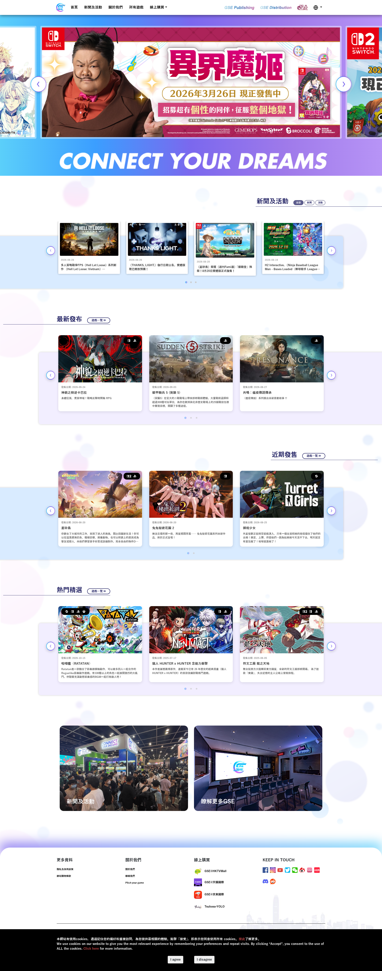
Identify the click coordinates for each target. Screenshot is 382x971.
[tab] (186, 282)
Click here (91, 948)
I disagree (204, 959)
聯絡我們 (130, 876)
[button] (317, 7)
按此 (242, 939)
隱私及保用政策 (65, 869)
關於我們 (115, 7)
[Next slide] (344, 84)
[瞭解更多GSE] (258, 768)
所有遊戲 (136, 7)
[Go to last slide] (50, 250)
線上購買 (157, 7)
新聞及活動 (93, 7)
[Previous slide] (38, 84)
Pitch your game (134, 882)
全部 (298, 202)
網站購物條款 (64, 876)
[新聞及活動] (124, 768)
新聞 (309, 202)
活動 (320, 202)
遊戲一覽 (97, 320)
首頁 (74, 7)
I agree (175, 959)
